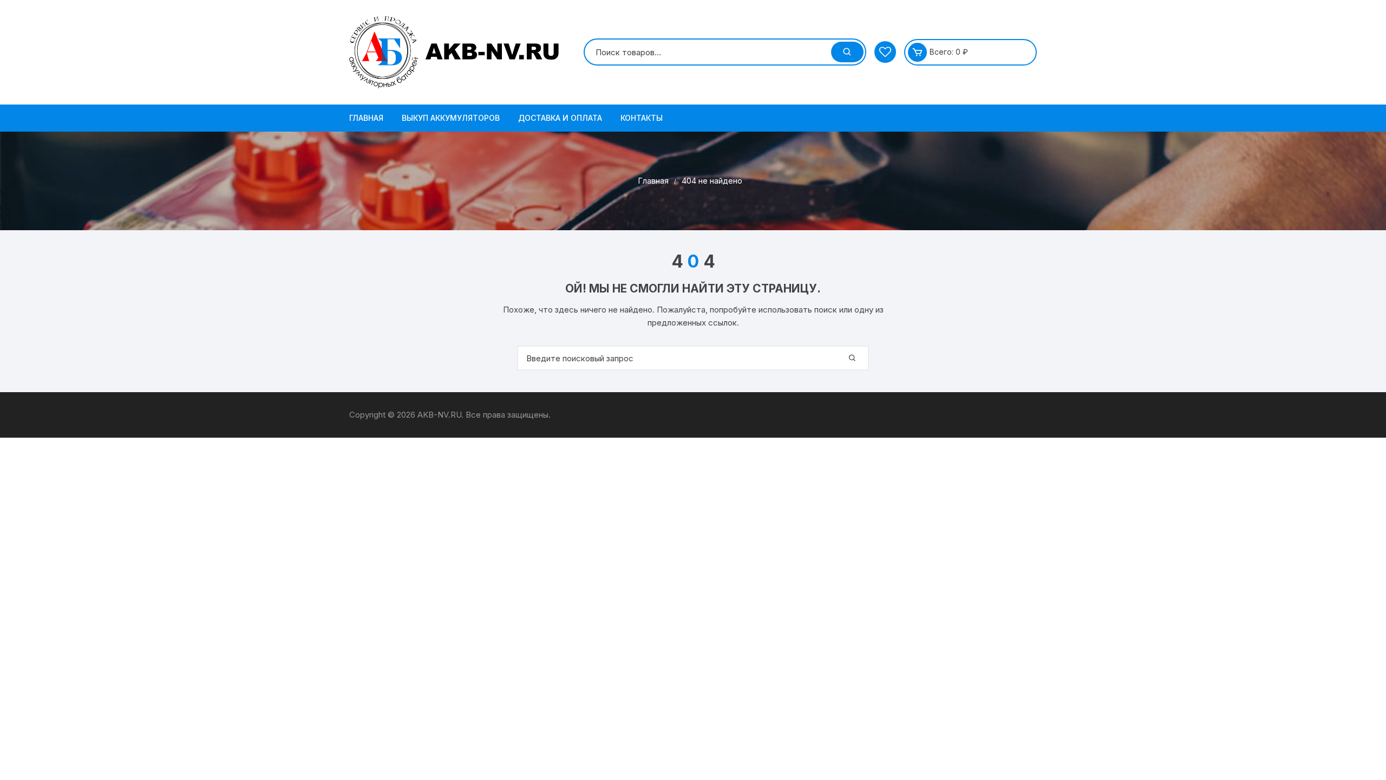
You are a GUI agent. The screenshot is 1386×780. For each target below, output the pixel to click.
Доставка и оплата (560, 117)
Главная (366, 117)
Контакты (641, 117)
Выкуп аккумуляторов (451, 117)
